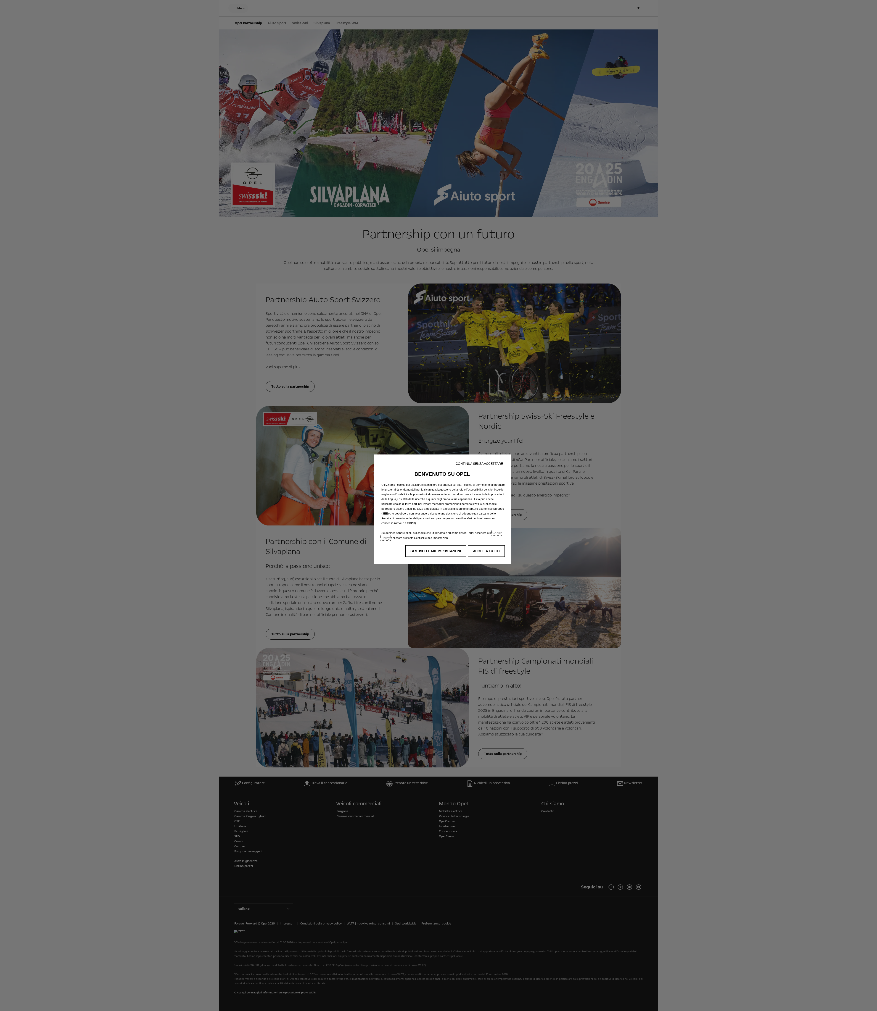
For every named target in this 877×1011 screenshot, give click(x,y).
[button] (481, 463)
